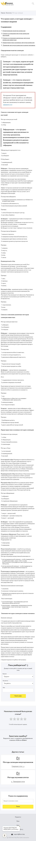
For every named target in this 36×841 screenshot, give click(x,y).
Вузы (18, 821)
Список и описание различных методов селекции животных (16, 39)
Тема (4, 687)
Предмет (5, 673)
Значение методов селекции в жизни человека (19, 45)
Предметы (18, 817)
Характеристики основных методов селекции (18, 43)
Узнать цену (18, 696)
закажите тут (7, 105)
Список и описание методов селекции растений (16, 34)
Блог (18, 825)
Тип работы (5, 680)
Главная (3, 13)
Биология (8, 13)
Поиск (18, 806)
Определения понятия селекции (14, 31)
